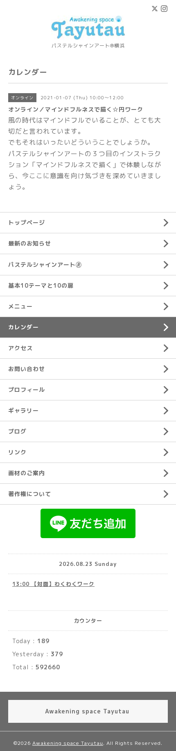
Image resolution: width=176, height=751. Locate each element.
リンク (17, 452)
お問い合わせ (26, 369)
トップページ (26, 222)
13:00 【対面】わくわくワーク (53, 584)
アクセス (20, 348)
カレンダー (23, 327)
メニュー (20, 306)
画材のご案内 (26, 473)
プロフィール (26, 389)
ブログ (17, 431)
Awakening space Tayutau (67, 743)
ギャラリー (23, 410)
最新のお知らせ (29, 243)
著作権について (29, 494)
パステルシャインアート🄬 (45, 264)
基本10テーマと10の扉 (41, 285)
